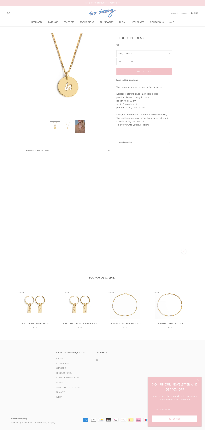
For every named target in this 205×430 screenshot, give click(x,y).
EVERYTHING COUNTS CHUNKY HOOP (80, 323)
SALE (171, 22)
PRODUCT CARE (64, 372)
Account (174, 13)
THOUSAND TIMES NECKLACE (170, 323)
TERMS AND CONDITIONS (68, 387)
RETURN (59, 382)
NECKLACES (36, 22)
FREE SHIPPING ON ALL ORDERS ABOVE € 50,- (102, 3)
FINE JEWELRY (106, 22)
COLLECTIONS (157, 22)
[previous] (9, 306)
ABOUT (59, 358)
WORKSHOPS (138, 22)
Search (184, 13)
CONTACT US (62, 363)
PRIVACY (60, 392)
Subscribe (175, 419)
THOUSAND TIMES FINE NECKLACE (125, 323)
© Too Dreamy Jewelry (19, 418)
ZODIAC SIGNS (87, 22)
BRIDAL (122, 22)
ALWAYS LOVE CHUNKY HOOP (35, 323)
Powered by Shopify (45, 422)
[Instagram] (97, 359)
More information (125, 142)
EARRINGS (53, 22)
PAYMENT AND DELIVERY (37, 150)
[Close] (198, 380)
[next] (196, 306)
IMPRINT (59, 396)
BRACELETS (69, 22)
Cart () (194, 13)
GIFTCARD (61, 368)
